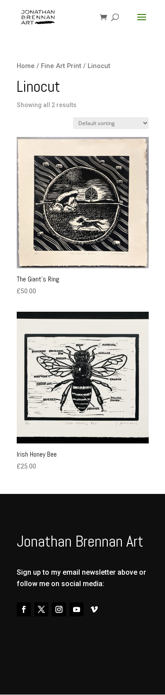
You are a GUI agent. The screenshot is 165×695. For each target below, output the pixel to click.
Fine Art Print (61, 66)
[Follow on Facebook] (24, 609)
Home (26, 66)
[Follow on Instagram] (59, 609)
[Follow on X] (41, 609)
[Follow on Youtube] (77, 609)
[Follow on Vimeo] (94, 609)
